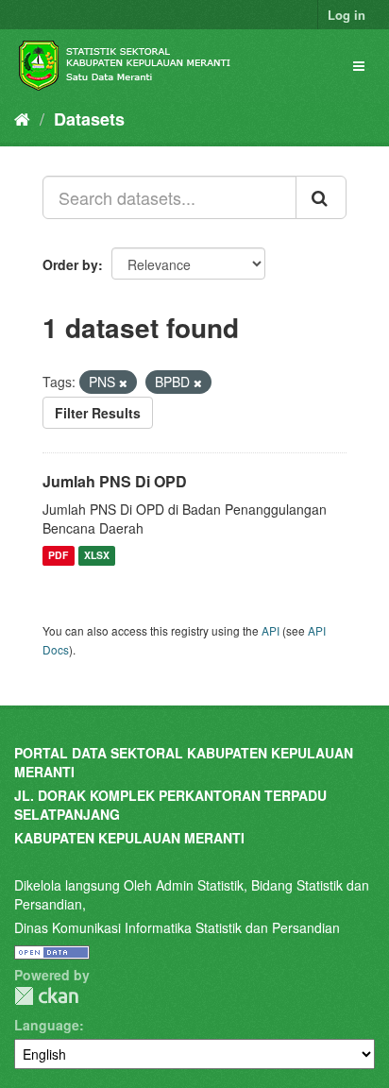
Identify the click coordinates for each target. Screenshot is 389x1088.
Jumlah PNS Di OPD (114, 481)
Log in (346, 15)
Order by (70, 264)
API (270, 630)
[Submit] (321, 197)
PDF (58, 556)
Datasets (89, 119)
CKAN (46, 996)
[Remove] (123, 382)
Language (46, 1024)
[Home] (22, 118)
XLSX (97, 556)
